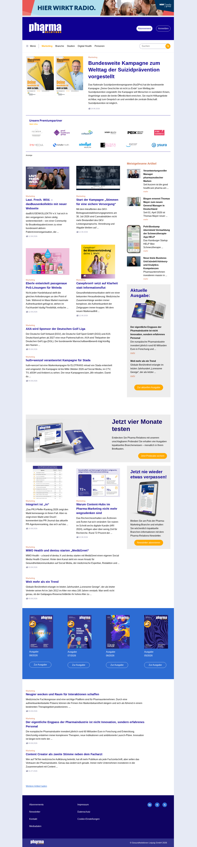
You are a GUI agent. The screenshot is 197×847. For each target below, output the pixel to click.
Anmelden (163, 28)
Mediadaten (35, 826)
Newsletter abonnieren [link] (148, 542)
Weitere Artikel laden (36, 786)
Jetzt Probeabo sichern (152, 456)
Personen (100, 46)
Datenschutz (83, 812)
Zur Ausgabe (40, 664)
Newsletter (34, 812)
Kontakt (33, 819)
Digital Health (85, 46)
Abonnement (144, 28)
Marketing (47, 46)
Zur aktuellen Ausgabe (148, 387)
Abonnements (36, 804)
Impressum (83, 804)
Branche (59, 46)
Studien (71, 46)
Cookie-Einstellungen (88, 819)
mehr (145, 191)
